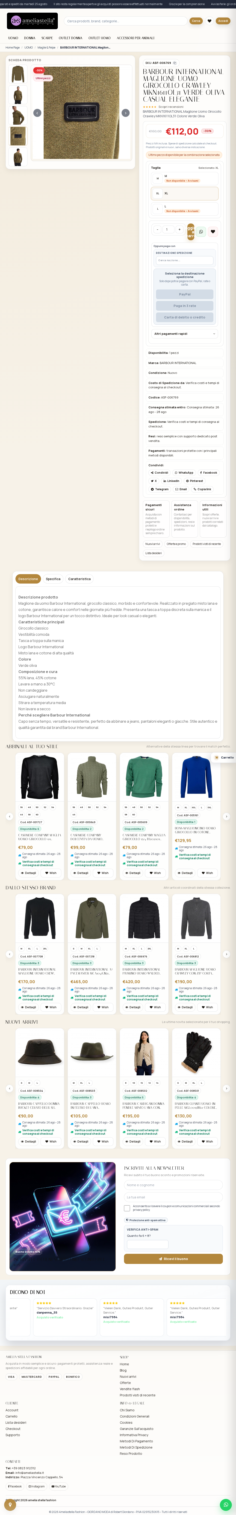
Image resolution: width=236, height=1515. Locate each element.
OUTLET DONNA (70, 38)
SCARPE (47, 38)
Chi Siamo (127, 1410)
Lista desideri (153, 553)
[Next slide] (226, 816)
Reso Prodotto (131, 1453)
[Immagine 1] (18, 74)
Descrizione (28, 579)
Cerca (196, 21)
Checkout (13, 1428)
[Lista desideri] (209, 21)
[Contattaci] (10, 1505)
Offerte (125, 1382)
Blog (123, 1370)
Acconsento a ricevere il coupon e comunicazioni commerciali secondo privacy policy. (176, 1208)
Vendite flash (130, 1389)
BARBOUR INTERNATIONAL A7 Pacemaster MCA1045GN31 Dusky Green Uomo (39, 972)
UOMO (13, 38)
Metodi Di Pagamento (136, 1441)
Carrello (12, 1416)
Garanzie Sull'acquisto (136, 1428)
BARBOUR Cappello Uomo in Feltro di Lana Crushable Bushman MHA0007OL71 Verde (38, 1106)
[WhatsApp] (226, 1505)
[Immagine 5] (18, 156)
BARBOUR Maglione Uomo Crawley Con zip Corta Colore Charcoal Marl (143, 972)
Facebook (16, 1486)
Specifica (53, 579)
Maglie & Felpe (46, 47)
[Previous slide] (9, 816)
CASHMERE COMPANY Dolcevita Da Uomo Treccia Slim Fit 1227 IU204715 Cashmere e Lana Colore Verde (37, 837)
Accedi (223, 21)
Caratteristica (79, 579)
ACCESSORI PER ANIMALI (136, 38)
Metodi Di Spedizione (136, 1447)
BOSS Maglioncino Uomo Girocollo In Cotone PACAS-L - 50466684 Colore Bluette (143, 830)
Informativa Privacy (134, 1435)
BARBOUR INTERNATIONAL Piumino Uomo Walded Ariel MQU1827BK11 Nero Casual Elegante (89, 972)
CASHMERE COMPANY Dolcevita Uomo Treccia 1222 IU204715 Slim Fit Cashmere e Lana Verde (195, 837)
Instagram (38, 1486)
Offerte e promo (176, 544)
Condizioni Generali (134, 1416)
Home (124, 1364)
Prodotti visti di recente (207, 544)
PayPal (185, 294)
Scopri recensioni (171, 107)
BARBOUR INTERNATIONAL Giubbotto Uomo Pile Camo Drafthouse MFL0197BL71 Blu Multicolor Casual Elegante (194, 972)
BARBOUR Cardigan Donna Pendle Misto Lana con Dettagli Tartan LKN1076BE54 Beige (91, 1106)
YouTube (60, 1486)
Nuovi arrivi (152, 544)
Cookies (126, 1422)
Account (12, 1410)
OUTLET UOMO (99, 38)
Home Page (13, 47)
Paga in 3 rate (185, 306)
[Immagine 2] (18, 94)
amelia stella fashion (42, 1500)
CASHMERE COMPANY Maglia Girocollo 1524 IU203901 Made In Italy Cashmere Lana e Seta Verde (92, 837)
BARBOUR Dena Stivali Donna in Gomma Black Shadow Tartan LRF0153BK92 (194, 1106)
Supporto (13, 1435)
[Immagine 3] (18, 115)
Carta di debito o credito (184, 317)
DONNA (29, 38)
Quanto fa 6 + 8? (139, 1236)
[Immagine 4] (18, 136)
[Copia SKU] (174, 63)
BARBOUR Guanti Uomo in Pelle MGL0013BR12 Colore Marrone (143, 1106)
